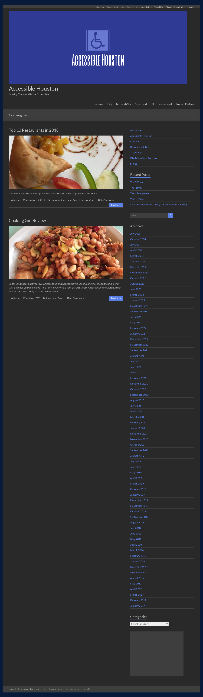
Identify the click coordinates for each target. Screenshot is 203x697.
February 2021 (138, 377)
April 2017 (136, 589)
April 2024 (136, 250)
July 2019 (135, 461)
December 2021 (139, 339)
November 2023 (139, 272)
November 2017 (139, 572)
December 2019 (139, 433)
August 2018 (137, 522)
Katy (109, 104)
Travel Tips (159, 7)
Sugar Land (141, 104)
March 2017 (137, 594)
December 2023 (139, 266)
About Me (100, 7)
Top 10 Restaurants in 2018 (34, 130)
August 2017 (137, 577)
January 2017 (137, 605)
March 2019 (137, 483)
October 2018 (138, 511)
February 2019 (138, 489)
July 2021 (135, 361)
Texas (75, 200)
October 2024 (138, 239)
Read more (116, 205)
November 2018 (139, 505)
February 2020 (138, 422)
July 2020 (135, 405)
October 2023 (138, 277)
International (165, 104)
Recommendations (144, 7)
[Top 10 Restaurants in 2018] (66, 137)
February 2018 (138, 555)
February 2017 (138, 600)
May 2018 (135, 539)
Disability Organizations (176, 7)
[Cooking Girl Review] (66, 227)
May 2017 (135, 583)
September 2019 (139, 450)
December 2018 (139, 500)
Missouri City (123, 104)
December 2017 (139, 566)
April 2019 (136, 477)
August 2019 (137, 455)
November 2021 (139, 344)
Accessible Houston (115, 7)
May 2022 (135, 322)
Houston (98, 104)
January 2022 (137, 333)
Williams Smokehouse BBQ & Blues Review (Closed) (158, 204)
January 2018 (137, 561)
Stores (191, 7)
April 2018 (136, 544)
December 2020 (139, 383)
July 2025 (135, 233)
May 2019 (135, 472)
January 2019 (137, 494)
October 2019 (138, 444)
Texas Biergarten (139, 193)
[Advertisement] (156, 653)
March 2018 (137, 550)
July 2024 (135, 244)
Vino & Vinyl (137, 198)
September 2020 (139, 394)
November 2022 (139, 305)
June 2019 (135, 466)
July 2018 (135, 527)
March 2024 (137, 255)
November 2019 (139, 439)
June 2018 (135, 533)
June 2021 (135, 366)
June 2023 (135, 289)
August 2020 (137, 400)
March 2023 (137, 294)
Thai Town (136, 187)
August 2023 (137, 283)
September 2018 (139, 516)
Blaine (16, 200)
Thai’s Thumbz (138, 182)
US (152, 104)
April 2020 (136, 411)
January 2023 (137, 300)
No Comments (107, 200)
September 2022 (139, 311)
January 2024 (137, 261)
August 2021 (137, 355)
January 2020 (137, 427)
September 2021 (139, 350)
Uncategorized (86, 200)
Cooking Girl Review (27, 220)
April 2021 (136, 372)
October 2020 (138, 389)
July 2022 (135, 316)
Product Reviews (185, 104)
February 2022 (138, 327)
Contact (129, 7)
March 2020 (137, 416)
